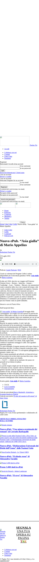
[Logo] (8, 207)
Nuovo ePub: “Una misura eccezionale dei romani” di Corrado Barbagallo (18, 430)
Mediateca (7, 216)
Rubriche (7, 212)
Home (6, 211)
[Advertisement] (19, 500)
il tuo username (25, 166)
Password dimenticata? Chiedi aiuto (12, 173)
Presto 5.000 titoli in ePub (11, 467)
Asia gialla (35, 276)
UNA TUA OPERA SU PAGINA (23, 534)
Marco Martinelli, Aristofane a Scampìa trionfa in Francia (17, 393)
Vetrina (6, 218)
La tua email (24, 182)
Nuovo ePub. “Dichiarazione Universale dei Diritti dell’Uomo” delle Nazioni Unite (19, 447)
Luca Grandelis (9, 387)
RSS (19, 270)
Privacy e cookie (5, 176)
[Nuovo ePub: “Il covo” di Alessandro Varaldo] (13, 471)
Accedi (6, 149)
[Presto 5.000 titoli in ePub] (9, 463)
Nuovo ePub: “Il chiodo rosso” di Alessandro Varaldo (15, 457)
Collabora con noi (10, 152)
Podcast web (8, 236)
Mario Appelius (7, 277)
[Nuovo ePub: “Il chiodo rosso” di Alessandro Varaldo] (14, 452)
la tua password (25, 168)
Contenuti (7, 214)
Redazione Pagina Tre (7, 252)
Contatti (7, 154)
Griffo (15, 224)
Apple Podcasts (11, 270)
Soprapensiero (9, 389)
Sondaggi (7, 158)
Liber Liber (8, 156)
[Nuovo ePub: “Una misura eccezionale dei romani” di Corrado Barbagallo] (6, 425)
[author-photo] (5, 409)
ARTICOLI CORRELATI (10, 419)
